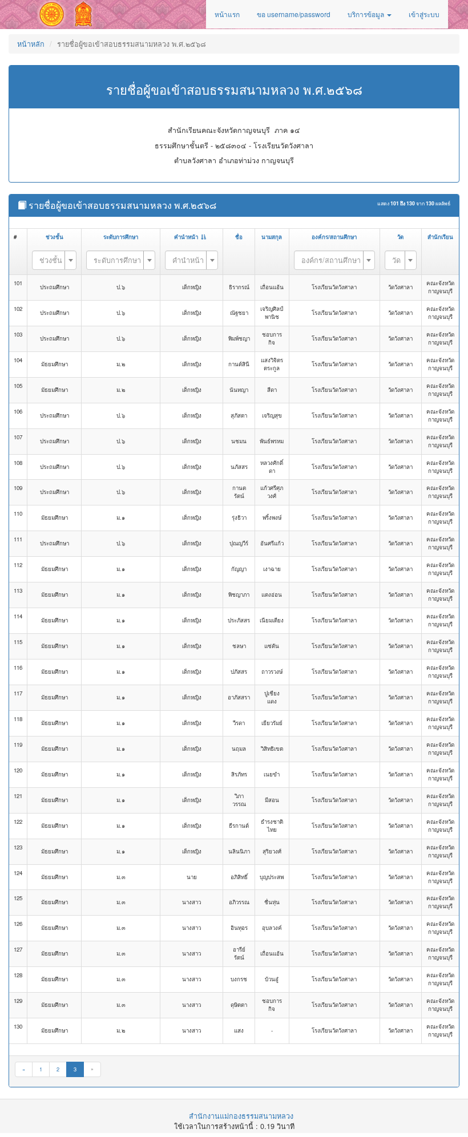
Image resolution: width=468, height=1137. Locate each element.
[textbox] (50, 259)
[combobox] (54, 260)
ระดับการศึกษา (120, 237)
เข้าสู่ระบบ (424, 14)
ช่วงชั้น (54, 237)
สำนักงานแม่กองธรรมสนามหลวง (241, 1116)
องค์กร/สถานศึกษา (334, 237)
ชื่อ (239, 237)
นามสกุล (271, 237)
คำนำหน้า (186, 237)
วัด (400, 237)
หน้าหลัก (31, 44)
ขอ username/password (293, 14)
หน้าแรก (227, 14)
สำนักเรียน (440, 237)
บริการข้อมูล (367, 14)
